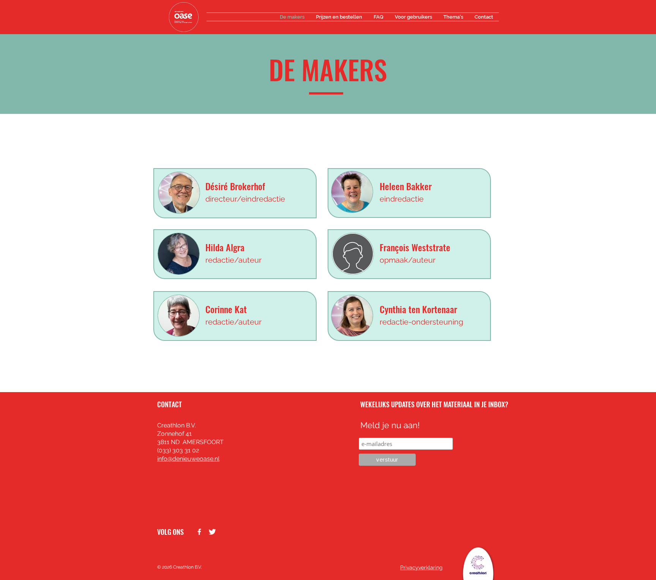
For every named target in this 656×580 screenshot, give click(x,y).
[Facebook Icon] (199, 532)
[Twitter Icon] (212, 532)
